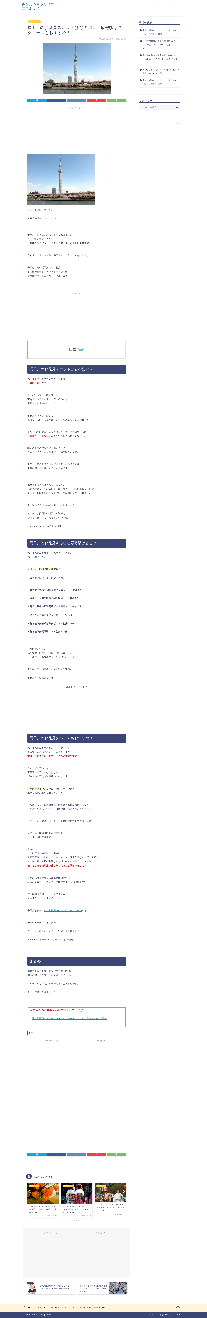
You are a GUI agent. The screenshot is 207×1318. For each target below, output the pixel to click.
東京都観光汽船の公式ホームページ (63, 910)
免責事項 (50, 1314)
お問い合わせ (175, 4)
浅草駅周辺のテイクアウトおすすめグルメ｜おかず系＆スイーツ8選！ (69, 1018)
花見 (31, 1033)
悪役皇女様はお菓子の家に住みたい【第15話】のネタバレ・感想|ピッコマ (160, 44)
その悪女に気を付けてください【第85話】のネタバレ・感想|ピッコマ (161, 71)
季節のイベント (34, 22)
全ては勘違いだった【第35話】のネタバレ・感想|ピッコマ (161, 82)
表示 (81, 350)
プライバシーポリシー (33, 1314)
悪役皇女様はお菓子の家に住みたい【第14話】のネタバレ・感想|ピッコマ (160, 59)
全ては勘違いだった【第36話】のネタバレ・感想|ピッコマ (161, 32)
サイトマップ (154, 4)
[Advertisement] (76, 130)
